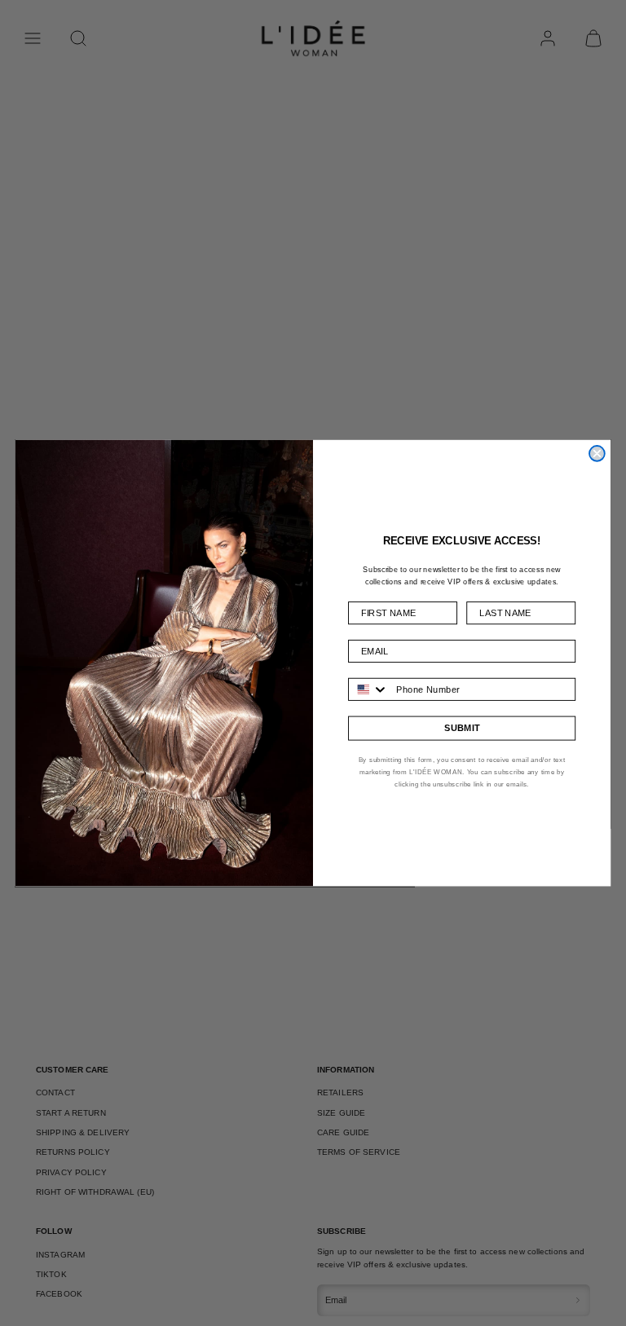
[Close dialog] (597, 453)
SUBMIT (461, 728)
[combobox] (369, 688)
